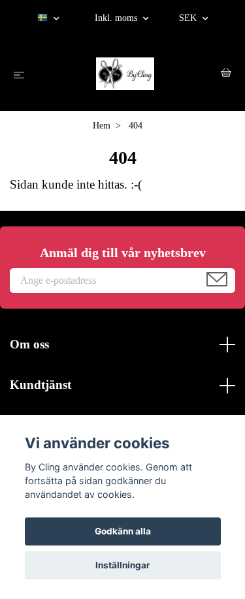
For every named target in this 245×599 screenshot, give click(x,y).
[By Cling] (125, 73)
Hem (101, 126)
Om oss (29, 344)
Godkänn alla (123, 531)
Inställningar (122, 565)
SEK (189, 18)
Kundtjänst (40, 385)
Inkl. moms (117, 18)
